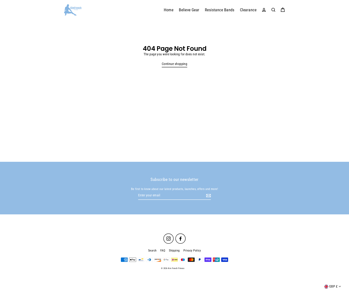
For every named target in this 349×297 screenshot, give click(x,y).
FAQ (162, 250)
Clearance (248, 10)
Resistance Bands (219, 10)
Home (169, 10)
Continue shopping (174, 64)
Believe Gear (189, 10)
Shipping (174, 250)
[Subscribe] (208, 195)
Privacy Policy (192, 250)
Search (152, 250)
